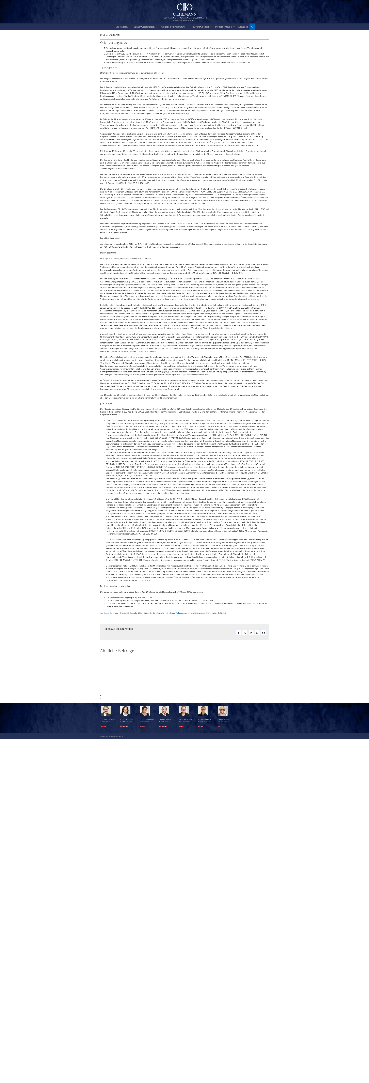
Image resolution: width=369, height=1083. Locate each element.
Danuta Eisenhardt (147, 723)
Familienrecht (158, 613)
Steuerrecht (200, 613)
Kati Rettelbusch (224, 723)
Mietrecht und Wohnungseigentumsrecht (180, 613)
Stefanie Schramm (185, 723)
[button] (252, 27)
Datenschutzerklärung (115, 740)
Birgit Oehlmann (126, 723)
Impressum (103, 740)
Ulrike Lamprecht (204, 723)
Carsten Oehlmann (110, 613)
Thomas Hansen (165, 723)
